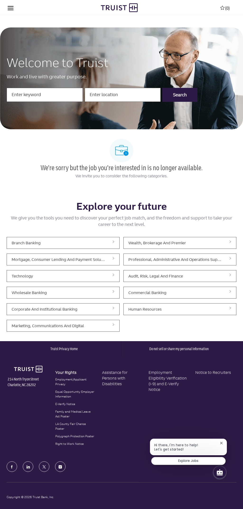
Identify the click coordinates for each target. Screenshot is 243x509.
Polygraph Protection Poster (74, 436)
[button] (179, 95)
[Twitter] (44, 466)
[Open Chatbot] (220, 472)
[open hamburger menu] (11, 7)
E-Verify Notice (65, 404)
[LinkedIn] (28, 466)
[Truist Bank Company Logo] (119, 7)
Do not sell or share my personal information (179, 348)
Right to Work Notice (69, 444)
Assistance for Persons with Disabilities (114, 378)
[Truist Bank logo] (28, 369)
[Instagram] (60, 466)
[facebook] (12, 466)
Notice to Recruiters (213, 372)
